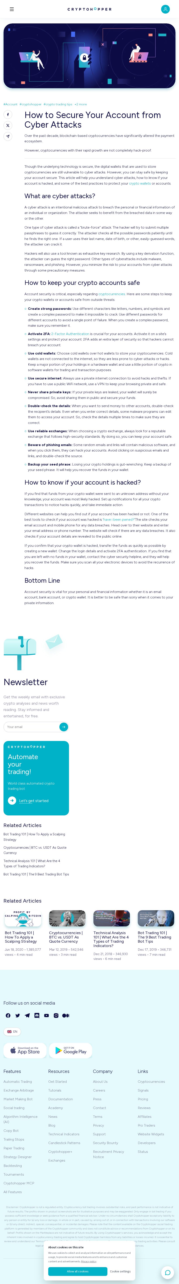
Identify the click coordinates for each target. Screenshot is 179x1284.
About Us (100, 1081)
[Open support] (167, 1272)
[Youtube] (47, 1016)
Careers (99, 1090)
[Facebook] (8, 1016)
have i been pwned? (118, 519)
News (52, 1117)
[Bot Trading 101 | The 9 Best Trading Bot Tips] (156, 918)
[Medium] (66, 1016)
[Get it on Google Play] (70, 1050)
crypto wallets (140, 183)
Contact (99, 1108)
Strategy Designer (17, 1157)
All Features (12, 1192)
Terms (97, 1117)
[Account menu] (165, 9)
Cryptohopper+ (60, 1152)
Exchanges (56, 1160)
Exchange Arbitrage (18, 1090)
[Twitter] (18, 1016)
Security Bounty (105, 1143)
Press (97, 1099)
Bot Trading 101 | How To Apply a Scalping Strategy (34, 836)
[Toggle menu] (11, 9)
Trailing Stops (13, 1139)
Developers (147, 1143)
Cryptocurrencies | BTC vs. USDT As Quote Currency (34, 850)
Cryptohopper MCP (18, 1183)
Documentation (60, 1099)
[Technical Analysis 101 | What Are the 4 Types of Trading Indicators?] (111, 918)
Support (99, 1134)
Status (143, 1152)
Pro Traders (146, 1125)
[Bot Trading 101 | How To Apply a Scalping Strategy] (23, 918)
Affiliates (144, 1117)
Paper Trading (13, 1148)
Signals (143, 1090)
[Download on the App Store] (24, 1050)
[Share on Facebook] (7, 114)
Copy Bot (11, 1131)
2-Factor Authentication (70, 334)
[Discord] (37, 1016)
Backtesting (12, 1166)
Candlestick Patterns (64, 1143)
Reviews (144, 1108)
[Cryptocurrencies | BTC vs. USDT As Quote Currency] (67, 918)
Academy (55, 1108)
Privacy (98, 1125)
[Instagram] (56, 1016)
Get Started (57, 1081)
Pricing (143, 1099)
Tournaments (13, 1174)
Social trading (13, 1108)
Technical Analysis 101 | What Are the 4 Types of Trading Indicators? (31, 863)
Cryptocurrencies (151, 1081)
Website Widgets (151, 1134)
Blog (51, 1125)
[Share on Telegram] (7, 136)
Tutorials (54, 1090)
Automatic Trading (17, 1081)
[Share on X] (7, 125)
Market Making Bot (18, 1099)
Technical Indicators (63, 1134)
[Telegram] (27, 1016)
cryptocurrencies (111, 294)
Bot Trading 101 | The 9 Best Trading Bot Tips (36, 874)
